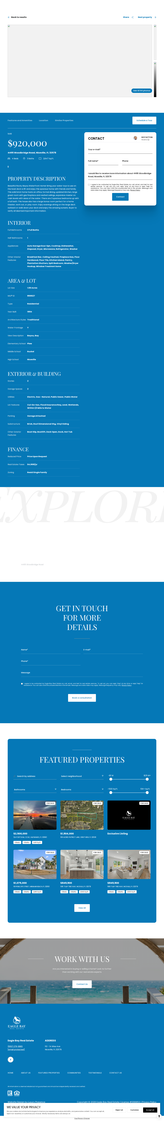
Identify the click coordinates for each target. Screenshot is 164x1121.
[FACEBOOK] (10, 1060)
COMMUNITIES (74, 1072)
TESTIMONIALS (95, 1072)
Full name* (93, 161)
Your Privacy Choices (82, 1118)
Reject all (119, 1110)
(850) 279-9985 (15, 1046)
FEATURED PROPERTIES (49, 1072)
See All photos (141, 90)
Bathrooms (19, 789)
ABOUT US (25, 1072)
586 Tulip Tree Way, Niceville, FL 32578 (75, 886)
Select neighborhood (71, 776)
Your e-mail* (94, 149)
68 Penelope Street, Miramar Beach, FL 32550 (31, 886)
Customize (134, 1110)
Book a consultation (82, 697)
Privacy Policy (135, 190)
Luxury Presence (36, 1102)
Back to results (19, 17)
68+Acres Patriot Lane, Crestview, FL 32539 (78, 837)
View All (82, 908)
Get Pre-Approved (19, 166)
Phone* (24, 661)
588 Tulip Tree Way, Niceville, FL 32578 (122, 886)
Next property (145, 17)
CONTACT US (115, 1072)
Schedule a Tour (144, 120)
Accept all (150, 1110)
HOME (10, 1072)
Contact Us (82, 984)
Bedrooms (66, 789)
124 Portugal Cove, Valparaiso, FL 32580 (30, 837)
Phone (125, 161)
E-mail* (87, 649)
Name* (24, 649)
